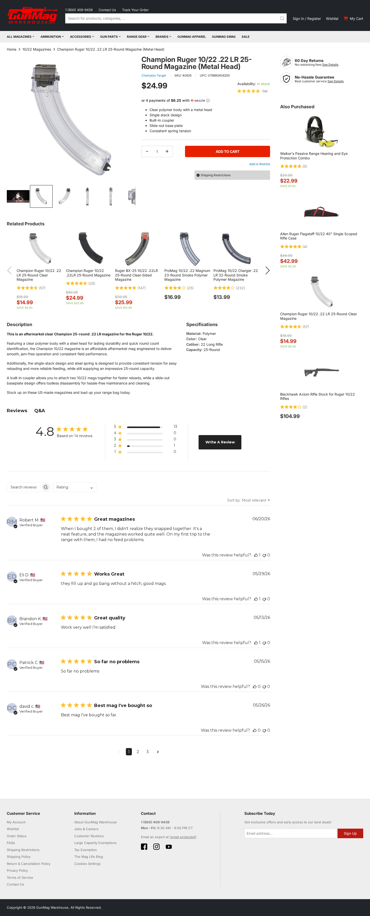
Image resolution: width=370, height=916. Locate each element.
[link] (252, 91)
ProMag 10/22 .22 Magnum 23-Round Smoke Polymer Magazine (187, 274)
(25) (190, 288)
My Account (16, 822)
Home (11, 49)
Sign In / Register (307, 18)
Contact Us (107, 10)
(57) (42, 288)
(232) (240, 288)
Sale (245, 37)
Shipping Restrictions (23, 850)
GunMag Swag (224, 37)
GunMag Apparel (191, 37)
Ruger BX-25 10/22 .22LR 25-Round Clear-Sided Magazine (136, 274)
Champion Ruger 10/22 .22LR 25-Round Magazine (88, 272)
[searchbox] (24, 487)
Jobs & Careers (86, 829)
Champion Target (153, 75)
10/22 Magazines (36, 49)
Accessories (80, 37)
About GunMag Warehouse (95, 822)
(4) (305, 247)
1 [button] (129, 751)
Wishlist (332, 18)
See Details (330, 64)
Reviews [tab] (17, 410)
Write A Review (220, 442)
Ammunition (51, 37)
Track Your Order (135, 10)
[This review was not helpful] (264, 555)
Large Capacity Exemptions (95, 843)
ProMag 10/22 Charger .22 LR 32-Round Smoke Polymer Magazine (235, 274)
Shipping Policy (18, 857)
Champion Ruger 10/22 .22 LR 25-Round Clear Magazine (39, 274)
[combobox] (176, 18)
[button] (18, 196)
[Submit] (282, 18)
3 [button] (147, 751)
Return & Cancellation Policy (28, 864)
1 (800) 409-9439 (79, 10)
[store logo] (33, 15)
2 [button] (138, 751)
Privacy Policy (17, 870)
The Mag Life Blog (88, 857)
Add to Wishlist (259, 164)
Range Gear (136, 37)
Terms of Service (20, 877)
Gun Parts (109, 37)
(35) (91, 283)
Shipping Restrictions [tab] (216, 175)
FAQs (11, 843)
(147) (141, 288)
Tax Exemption (85, 850)
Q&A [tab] (39, 410)
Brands (162, 37)
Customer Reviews (89, 836)
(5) (305, 166)
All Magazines (19, 37)
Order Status (16, 836)
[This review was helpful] (256, 555)
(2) (305, 407)
